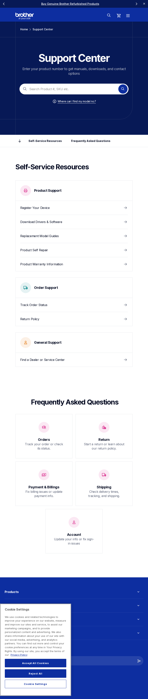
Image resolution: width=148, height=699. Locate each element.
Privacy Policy (19, 654)
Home (24, 29)
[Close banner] (144, 4)
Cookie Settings (35, 683)
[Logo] (24, 16)
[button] (139, 661)
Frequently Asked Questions (90, 141)
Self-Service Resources (45, 141)
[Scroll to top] (19, 141)
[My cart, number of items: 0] (118, 15)
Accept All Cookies (35, 663)
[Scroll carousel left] (4, 4)
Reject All (35, 673)
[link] (70, 3)
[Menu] (128, 15)
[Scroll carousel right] (136, 4)
